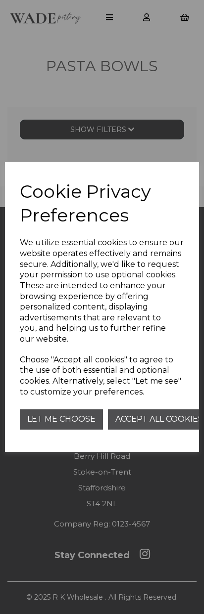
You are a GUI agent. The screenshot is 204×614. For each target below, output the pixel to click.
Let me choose (61, 419)
